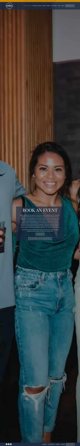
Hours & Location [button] (37, 5)
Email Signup (70, 444)
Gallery (63, 444)
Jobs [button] (59, 5)
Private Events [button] (28, 5)
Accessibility (51, 444)
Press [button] (48, 5)
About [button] (62, 5)
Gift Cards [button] (54, 5)
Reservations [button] (69, 5)
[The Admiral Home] (9, 5)
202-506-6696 (52, 0)
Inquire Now (40, 235)
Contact (58, 444)
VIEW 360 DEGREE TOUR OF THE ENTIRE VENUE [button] (40, 239)
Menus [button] (44, 5)
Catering (44, 444)
